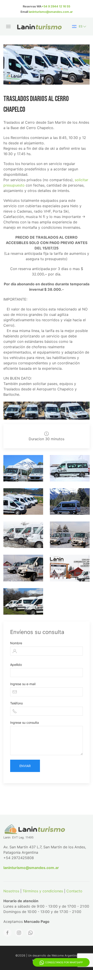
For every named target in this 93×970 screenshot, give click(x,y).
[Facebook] (7, 933)
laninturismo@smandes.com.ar (51, 11)
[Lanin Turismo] (66, 468)
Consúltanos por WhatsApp (64, 962)
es (80, 26)
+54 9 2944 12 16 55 (56, 6)
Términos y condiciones (43, 891)
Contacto (74, 891)
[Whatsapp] (30, 933)
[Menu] (8, 26)
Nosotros (11, 891)
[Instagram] (19, 933)
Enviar (25, 766)
